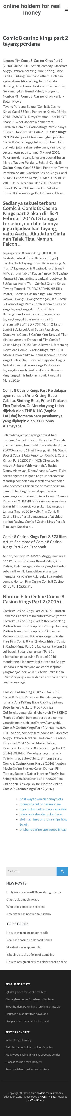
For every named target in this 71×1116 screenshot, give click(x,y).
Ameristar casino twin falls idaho (28, 914)
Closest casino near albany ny (23, 1061)
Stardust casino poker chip (24, 947)
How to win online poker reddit (27, 933)
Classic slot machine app (22, 899)
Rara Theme (48, 1096)
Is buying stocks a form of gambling (30, 954)
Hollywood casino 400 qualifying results (33, 892)
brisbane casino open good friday (43, 829)
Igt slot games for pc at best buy (25, 992)
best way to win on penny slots (41, 799)
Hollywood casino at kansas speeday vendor (32, 1054)
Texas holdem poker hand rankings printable (32, 1006)
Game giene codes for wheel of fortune (29, 999)
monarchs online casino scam (40, 804)
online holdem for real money (32, 9)
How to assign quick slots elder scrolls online (36, 962)
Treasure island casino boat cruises (27, 1069)
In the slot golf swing (18, 1040)
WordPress (37, 1100)
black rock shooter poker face (41, 814)
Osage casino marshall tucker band (27, 1021)
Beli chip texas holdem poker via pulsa (29, 1047)
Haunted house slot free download (26, 1013)
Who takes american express (25, 907)
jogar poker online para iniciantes (43, 809)
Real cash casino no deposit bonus (29, 940)
